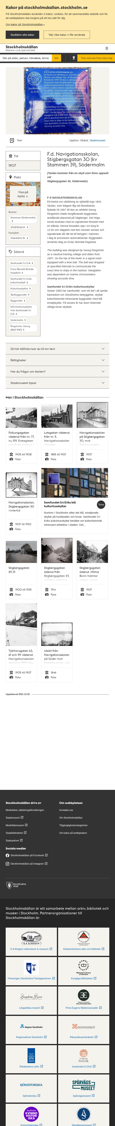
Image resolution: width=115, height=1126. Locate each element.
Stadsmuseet (97, 140)
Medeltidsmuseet (15, 825)
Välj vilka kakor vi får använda (67, 34)
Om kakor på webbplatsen (73, 833)
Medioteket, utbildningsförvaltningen (25, 810)
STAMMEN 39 (17, 238)
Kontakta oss (66, 810)
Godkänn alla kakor (22, 34)
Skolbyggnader (18, 294)
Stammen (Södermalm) (22, 217)
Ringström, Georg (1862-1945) (20, 327)
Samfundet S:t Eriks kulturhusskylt (21, 280)
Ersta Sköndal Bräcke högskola (22, 270)
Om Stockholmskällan (71, 817)
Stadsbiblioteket (14, 833)
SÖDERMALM (18, 227)
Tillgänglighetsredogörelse (73, 825)
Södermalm (16, 320)
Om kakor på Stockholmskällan (24, 24)
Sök (56, 57)
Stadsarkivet (12, 840)
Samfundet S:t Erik (20, 263)
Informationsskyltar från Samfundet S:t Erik (21, 310)
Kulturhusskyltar (19, 288)
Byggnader (16, 300)
